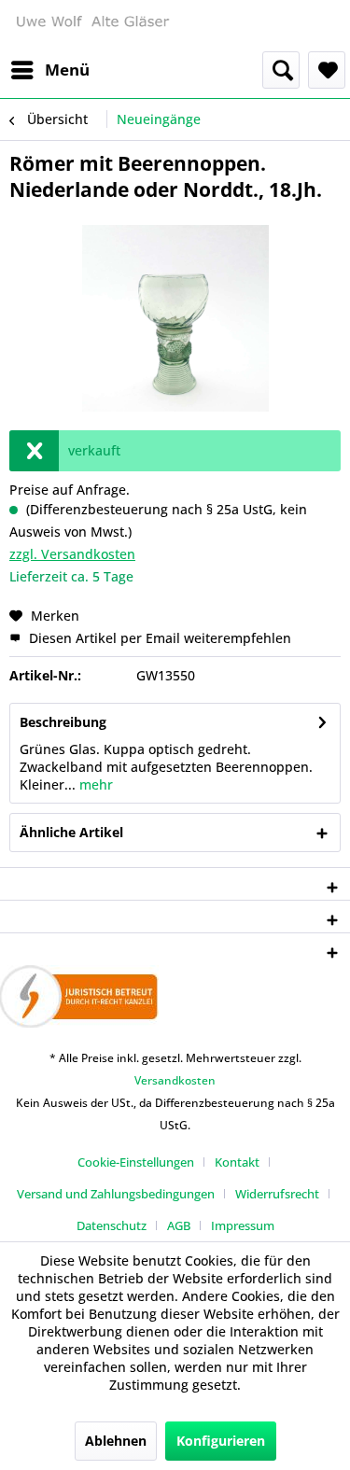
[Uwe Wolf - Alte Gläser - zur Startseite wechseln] (92, 25)
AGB (178, 1225)
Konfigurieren (220, 1440)
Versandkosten (175, 1080)
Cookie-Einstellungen (135, 1162)
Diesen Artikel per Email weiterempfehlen (158, 638)
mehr (94, 784)
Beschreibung (63, 722)
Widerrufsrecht (277, 1193)
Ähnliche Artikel (71, 832)
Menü (67, 69)
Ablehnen (116, 1440)
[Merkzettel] (326, 70)
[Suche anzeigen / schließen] (281, 70)
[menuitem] (49, 70)
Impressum (242, 1225)
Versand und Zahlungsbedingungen (116, 1193)
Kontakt (237, 1162)
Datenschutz (112, 1225)
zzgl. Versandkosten (72, 554)
